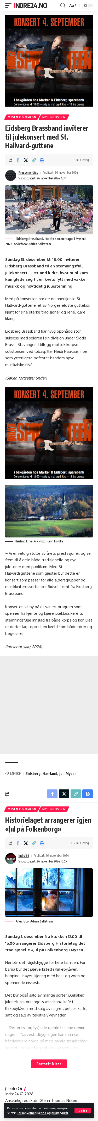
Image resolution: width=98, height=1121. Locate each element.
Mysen (71, 773)
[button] (82, 1110)
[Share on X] (26, 160)
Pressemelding (28, 172)
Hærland (50, 773)
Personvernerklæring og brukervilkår (42, 1112)
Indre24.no (30, 5)
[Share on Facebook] (17, 160)
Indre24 (24, 856)
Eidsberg (33, 773)
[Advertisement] (49, 705)
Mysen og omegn (22, 117)
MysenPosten (54, 117)
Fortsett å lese (49, 1064)
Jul (61, 773)
